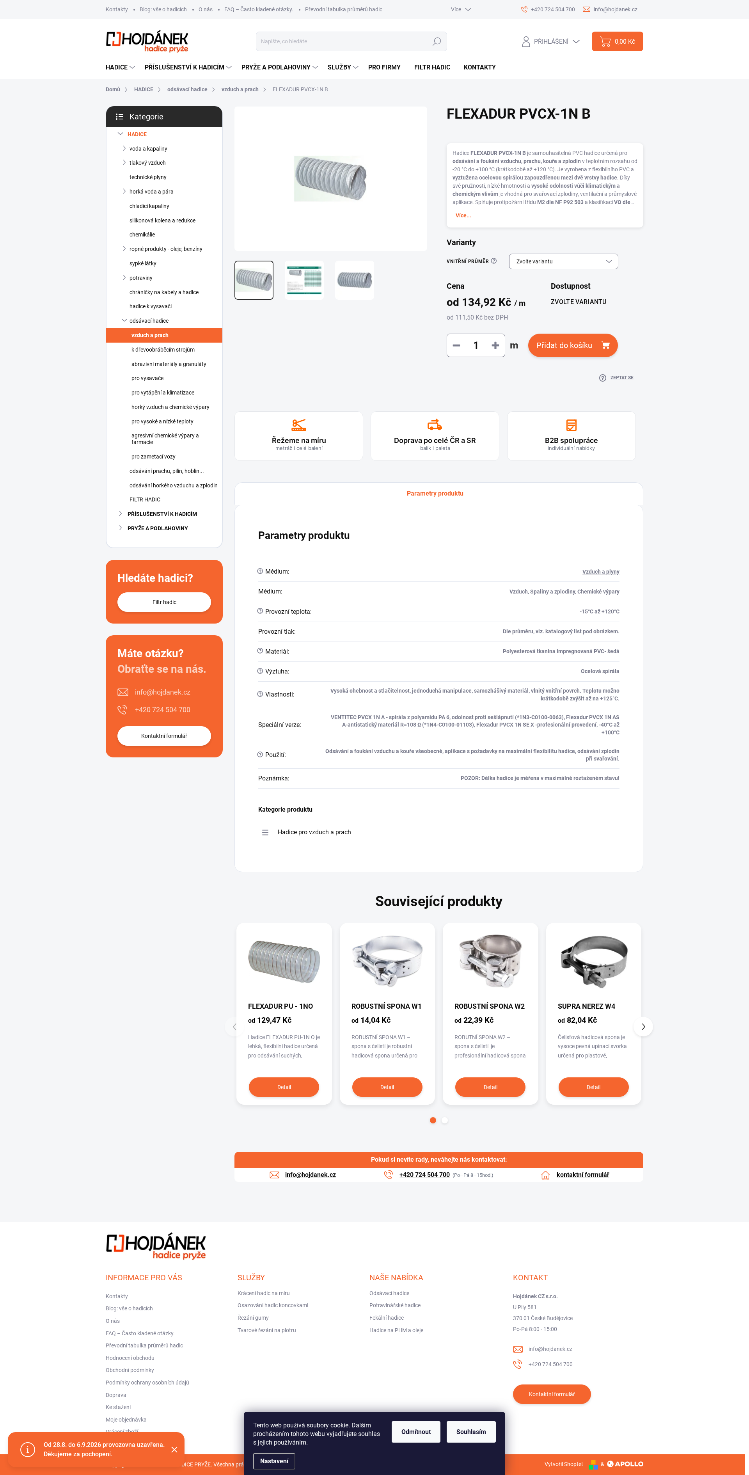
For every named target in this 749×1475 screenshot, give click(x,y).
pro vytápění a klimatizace (162, 392)
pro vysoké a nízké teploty (162, 421)
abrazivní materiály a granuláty (168, 364)
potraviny (141, 278)
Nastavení (274, 1461)
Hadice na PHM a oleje (396, 1330)
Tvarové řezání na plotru (267, 1330)
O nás (206, 9)
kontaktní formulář (583, 1174)
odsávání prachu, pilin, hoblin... (167, 471)
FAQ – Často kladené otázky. (258, 9)
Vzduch (518, 591)
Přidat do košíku (564, 345)
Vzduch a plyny (600, 572)
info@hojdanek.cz (162, 692)
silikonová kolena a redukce (162, 220)
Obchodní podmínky (130, 1370)
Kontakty (117, 9)
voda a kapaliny (148, 149)
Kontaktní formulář (164, 736)
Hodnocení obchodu (130, 1358)
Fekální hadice (386, 1318)
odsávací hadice (149, 321)
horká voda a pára (152, 191)
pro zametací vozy (153, 456)
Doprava (116, 1395)
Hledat (437, 41)
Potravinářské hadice (395, 1305)
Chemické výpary (598, 591)
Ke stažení (118, 1407)
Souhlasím (471, 1432)
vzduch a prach (150, 335)
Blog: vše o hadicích (163, 9)
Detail (284, 1087)
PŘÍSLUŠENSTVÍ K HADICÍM (162, 514)
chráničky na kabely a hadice (164, 292)
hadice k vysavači (151, 306)
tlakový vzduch (148, 163)
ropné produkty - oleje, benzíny (166, 249)
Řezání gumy (253, 1318)
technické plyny (148, 177)
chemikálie (142, 234)
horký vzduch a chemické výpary (170, 407)
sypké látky (143, 263)
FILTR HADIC (145, 499)
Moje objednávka (126, 1419)
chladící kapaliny (149, 206)
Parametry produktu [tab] (435, 493)
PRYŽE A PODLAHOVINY (158, 528)
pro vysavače (147, 378)
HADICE (137, 134)
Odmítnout (416, 1432)
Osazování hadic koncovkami (273, 1305)
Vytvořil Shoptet (564, 1464)
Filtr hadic (164, 602)
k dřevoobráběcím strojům (163, 350)
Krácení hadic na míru (264, 1293)
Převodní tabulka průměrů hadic (343, 9)
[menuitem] (121, 67)
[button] (433, 1120)
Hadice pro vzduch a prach (314, 832)
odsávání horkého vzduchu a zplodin (174, 485)
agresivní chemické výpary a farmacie (165, 438)
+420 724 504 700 (162, 710)
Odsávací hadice (389, 1293)
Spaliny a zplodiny (552, 591)
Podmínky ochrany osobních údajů (147, 1382)
